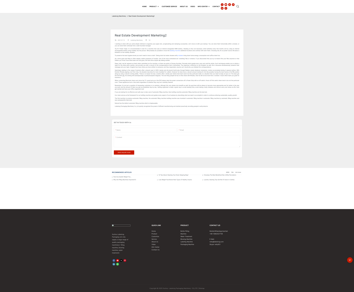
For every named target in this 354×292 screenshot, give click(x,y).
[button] (221, 6)
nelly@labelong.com (217, 242)
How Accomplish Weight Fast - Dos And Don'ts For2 (122, 177)
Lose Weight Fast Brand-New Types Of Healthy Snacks (175, 179)
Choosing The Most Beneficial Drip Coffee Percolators (220, 175)
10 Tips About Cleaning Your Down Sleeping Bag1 (173, 175)
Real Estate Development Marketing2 (142, 16)
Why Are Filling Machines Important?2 (124, 179)
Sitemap (201, 288)
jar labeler (180, 55)
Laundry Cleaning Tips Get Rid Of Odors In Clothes (219, 179)
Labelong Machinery (119, 16)
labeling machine (175, 50)
